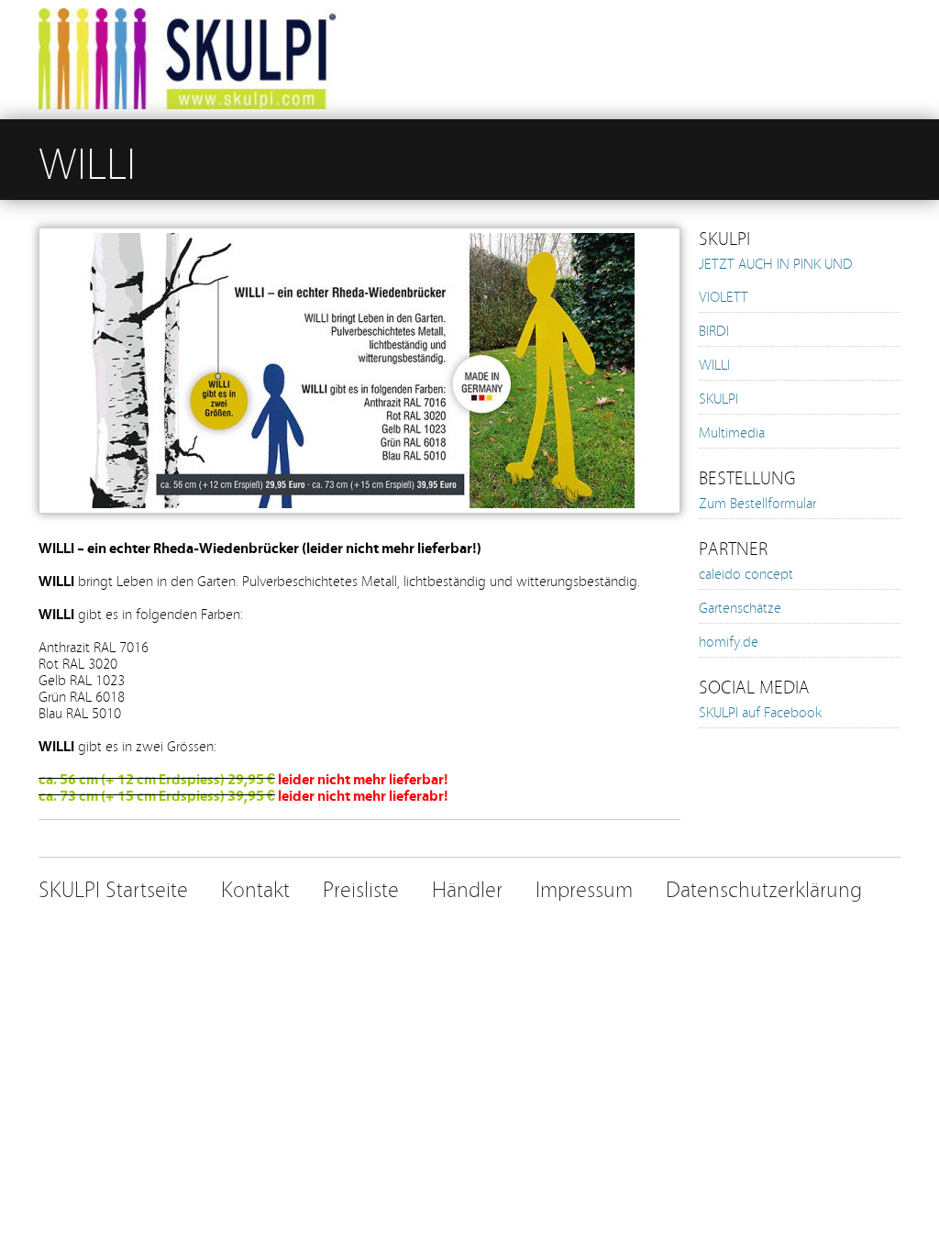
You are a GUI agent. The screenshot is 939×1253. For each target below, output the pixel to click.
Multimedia (732, 431)
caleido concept (746, 572)
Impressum (584, 887)
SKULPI (718, 397)
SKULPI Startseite (113, 887)
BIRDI (714, 329)
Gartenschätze (740, 606)
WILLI (714, 363)
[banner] (469, 59)
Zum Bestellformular (757, 502)
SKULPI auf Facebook (760, 711)
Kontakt (255, 887)
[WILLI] (359, 530)
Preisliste (361, 887)
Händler (467, 887)
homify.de (728, 640)
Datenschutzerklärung (764, 887)
